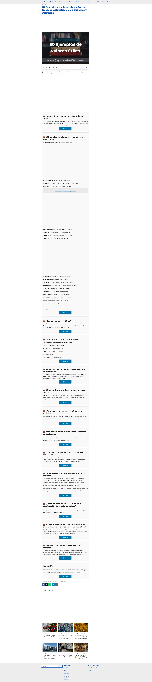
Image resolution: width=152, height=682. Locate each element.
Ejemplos (64, 1)
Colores (109, 1)
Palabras (78, 1)
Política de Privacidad (92, 671)
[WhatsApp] (49, 584)
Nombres (90, 1)
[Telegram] (53, 584)
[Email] (56, 584)
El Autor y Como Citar (92, 667)
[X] (46, 584)
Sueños (84, 1)
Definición (57, 1)
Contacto (90, 668)
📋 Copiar (65, 128)
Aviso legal (90, 670)
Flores (103, 1)
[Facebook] (43, 584)
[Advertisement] (65, 23)
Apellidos (97, 1)
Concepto (71, 1)
